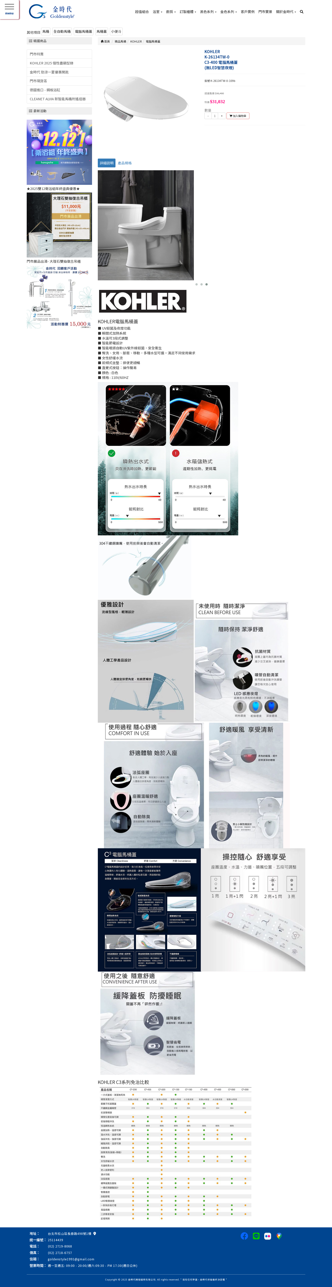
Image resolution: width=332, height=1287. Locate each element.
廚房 (170, 11)
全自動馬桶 (62, 31)
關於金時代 (285, 11)
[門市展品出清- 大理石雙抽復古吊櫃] (59, 224)
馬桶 (45, 31)
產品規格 (125, 162)
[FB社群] (244, 1235)
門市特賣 (37, 53)
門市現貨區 (38, 80)
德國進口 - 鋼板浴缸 (45, 89)
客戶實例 (248, 11)
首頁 (107, 41)
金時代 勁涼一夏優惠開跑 (49, 71)
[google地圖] (94, 1233)
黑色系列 (207, 11)
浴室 (156, 11)
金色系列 (227, 11)
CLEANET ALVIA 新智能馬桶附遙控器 (58, 98)
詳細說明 (107, 162)
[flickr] (267, 1235)
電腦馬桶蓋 (83, 31)
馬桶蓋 (101, 31)
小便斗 (116, 31)
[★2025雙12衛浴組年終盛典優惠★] (59, 151)
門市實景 (265, 11)
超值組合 (142, 11)
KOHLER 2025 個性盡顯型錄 (51, 62)
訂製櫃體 (187, 11)
